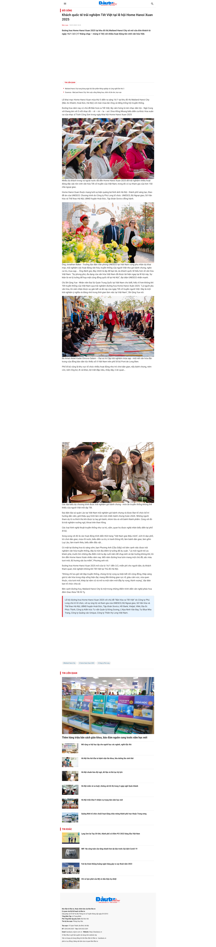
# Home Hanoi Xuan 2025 (86, 663)
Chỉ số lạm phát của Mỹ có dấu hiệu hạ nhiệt (98, 879)
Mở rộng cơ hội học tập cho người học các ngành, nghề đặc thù (106, 744)
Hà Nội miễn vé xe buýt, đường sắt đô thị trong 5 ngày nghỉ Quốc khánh (109, 786)
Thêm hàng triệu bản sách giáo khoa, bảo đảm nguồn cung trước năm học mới (104, 737)
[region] (108, 58)
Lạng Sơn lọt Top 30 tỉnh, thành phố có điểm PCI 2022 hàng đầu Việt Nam (110, 833)
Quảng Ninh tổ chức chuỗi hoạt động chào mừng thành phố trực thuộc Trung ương (113, 814)
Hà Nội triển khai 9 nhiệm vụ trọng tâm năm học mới (102, 800)
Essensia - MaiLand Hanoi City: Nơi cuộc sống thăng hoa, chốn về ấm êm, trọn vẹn (93, 92)
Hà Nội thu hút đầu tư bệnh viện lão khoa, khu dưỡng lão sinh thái (107, 758)
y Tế (117, 289)
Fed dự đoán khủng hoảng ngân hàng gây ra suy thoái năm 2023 (106, 864)
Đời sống (67, 10)
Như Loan (65, 25)
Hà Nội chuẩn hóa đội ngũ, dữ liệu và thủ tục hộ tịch (102, 772)
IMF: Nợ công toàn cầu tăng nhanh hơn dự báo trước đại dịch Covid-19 (109, 849)
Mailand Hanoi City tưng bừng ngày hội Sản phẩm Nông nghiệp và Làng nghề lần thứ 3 (94, 89)
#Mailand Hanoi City (69, 663)
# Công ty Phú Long (103, 663)
